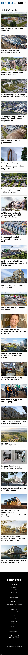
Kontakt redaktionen (14, 618)
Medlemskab (14, 589)
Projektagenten (14, 595)
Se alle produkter (14, 597)
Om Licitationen (14, 626)
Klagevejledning (14, 609)
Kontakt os (14, 621)
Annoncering (14, 592)
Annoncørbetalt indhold (14, 611)
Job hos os (14, 623)
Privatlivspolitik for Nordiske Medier (14, 604)
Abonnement (14, 587)
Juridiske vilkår (14, 606)
